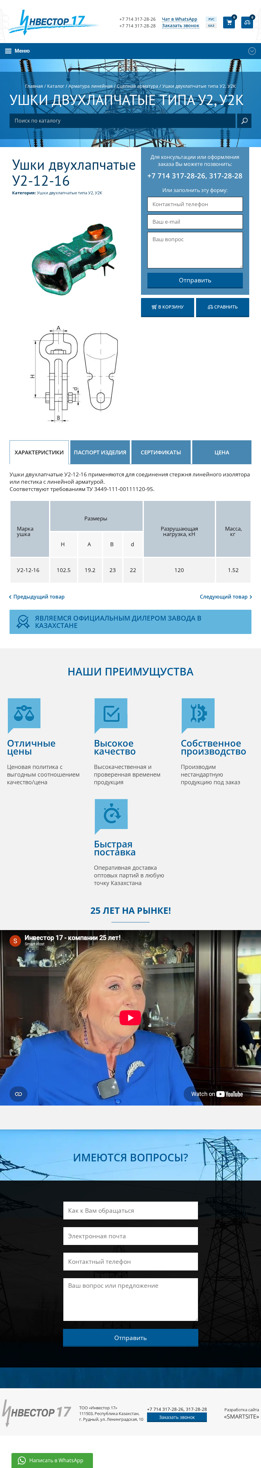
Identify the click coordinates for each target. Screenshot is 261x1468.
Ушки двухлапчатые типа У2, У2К (69, 193)
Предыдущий (39, 596)
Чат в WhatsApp (179, 19)
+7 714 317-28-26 (137, 19)
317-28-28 (226, 175)
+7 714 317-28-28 (137, 26)
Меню (22, 51)
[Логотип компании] (55, 22)
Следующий (224, 596)
